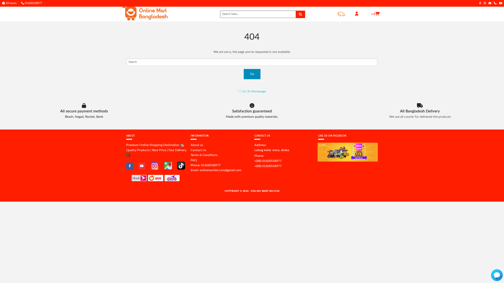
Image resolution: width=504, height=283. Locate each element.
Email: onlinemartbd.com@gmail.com (216, 170)
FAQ (194, 160)
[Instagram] (154, 165)
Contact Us (198, 150)
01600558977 (33, 3)
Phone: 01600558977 (205, 165)
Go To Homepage (253, 91)
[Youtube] (141, 166)
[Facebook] (129, 166)
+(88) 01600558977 (268, 161)
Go (252, 73)
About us (197, 145)
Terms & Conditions (204, 155)
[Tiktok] (181, 165)
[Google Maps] (168, 165)
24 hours (11, 3)
